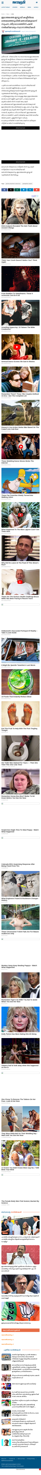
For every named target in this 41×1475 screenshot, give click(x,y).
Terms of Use (21, 1459)
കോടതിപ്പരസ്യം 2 (8, 1340)
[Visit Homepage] (18, 2)
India (29, 7)
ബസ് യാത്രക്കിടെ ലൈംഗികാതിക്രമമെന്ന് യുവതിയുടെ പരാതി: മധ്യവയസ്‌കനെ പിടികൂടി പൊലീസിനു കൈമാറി (25, 1443)
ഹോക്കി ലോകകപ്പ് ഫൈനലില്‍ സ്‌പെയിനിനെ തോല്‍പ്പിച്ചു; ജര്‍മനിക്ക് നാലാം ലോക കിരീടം (25, 1394)
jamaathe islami (27, 184)
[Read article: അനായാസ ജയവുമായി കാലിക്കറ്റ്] (6, 1386)
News (7, 14)
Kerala (22, 7)
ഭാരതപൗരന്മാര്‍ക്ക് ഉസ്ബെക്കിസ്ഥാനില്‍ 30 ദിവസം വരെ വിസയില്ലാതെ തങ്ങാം (25, 1413)
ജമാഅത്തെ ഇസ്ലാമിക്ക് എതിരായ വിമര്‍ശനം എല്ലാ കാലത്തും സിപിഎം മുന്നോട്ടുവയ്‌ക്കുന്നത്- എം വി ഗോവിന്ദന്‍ (18, 1268)
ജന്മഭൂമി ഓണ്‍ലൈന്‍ (12, 31)
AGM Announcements (7, 1460)
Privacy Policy (31, 1459)
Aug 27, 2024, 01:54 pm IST (29, 31)
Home (3, 14)
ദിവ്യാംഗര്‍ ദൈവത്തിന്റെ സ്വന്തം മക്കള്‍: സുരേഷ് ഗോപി (25, 1376)
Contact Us (12, 1459)
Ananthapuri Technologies (17, 1466)
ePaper (15, 7)
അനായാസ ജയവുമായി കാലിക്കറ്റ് (24, 1384)
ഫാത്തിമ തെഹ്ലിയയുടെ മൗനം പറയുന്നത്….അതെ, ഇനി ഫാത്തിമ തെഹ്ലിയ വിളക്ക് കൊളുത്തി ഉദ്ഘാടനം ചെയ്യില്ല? (20, 1239)
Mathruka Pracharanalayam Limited (11, 1464)
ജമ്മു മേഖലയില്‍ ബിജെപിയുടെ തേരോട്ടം (16, 1323)
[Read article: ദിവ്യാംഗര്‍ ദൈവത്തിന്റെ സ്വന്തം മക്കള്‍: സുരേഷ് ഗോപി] (6, 1377)
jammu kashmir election (13, 184)
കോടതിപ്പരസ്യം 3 (8, 1344)
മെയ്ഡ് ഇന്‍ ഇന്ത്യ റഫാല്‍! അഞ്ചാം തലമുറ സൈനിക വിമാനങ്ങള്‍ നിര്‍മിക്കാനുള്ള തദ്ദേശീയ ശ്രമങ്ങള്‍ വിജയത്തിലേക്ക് (24, 1357)
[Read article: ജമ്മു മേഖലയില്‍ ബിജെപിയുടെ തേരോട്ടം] (20, 1311)
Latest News (5, 7)
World (36, 7)
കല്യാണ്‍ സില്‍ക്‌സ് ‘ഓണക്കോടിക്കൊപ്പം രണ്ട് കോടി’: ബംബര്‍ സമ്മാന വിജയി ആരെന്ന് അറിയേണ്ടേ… (24, 1422)
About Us (3, 1459)
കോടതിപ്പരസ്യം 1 (7, 1335)
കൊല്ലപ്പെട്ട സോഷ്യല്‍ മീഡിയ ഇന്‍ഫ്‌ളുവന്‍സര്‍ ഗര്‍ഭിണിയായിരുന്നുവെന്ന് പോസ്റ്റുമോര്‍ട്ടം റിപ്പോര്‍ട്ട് (22, 1433)
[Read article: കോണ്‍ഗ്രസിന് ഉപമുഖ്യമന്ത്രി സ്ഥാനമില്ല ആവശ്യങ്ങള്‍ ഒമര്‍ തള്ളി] (20, 1284)
